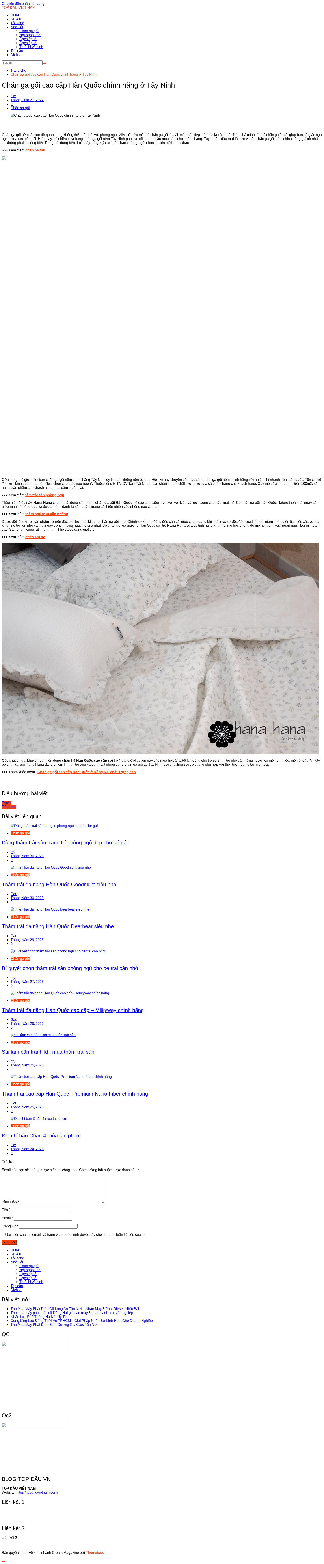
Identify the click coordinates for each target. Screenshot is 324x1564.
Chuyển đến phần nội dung (23, 4)
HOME (16, 15)
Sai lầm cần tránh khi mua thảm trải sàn (48, 1052)
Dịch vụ (16, 55)
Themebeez (95, 1553)
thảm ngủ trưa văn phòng (46, 514)
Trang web (10, 1226)
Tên (6, 1210)
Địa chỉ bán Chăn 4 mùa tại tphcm (41, 1135)
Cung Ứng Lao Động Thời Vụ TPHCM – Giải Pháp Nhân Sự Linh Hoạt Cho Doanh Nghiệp (82, 1321)
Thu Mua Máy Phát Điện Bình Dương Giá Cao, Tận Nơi (54, 1325)
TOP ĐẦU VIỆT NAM (18, 7)
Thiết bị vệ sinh (31, 47)
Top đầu (17, 51)
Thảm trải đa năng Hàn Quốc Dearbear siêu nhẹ (58, 926)
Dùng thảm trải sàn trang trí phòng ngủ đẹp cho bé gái (65, 842)
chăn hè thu (35, 150)
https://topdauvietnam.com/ (37, 1492)
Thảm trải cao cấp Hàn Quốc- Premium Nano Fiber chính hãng (75, 1094)
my (13, 852)
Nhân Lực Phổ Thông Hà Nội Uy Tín (39, 1317)
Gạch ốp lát (28, 39)
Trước (6, 803)
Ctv (13, 96)
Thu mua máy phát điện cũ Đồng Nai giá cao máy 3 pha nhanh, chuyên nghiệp (72, 1313)
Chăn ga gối (29, 31)
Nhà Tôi (17, 27)
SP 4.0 (16, 19)
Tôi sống (17, 23)
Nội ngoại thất (30, 35)
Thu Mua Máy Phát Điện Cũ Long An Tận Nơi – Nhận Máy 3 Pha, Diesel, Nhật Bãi (75, 1309)
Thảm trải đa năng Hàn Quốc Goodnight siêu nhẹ (59, 884)
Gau (14, 894)
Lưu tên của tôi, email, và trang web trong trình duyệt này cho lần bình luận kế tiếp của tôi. (76, 1234)
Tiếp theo (9, 807)
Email (7, 1218)
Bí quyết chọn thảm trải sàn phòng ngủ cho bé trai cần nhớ (70, 968)
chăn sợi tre (35, 537)
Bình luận (10, 1202)
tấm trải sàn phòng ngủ (44, 495)
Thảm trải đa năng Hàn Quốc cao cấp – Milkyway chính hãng (73, 1010)
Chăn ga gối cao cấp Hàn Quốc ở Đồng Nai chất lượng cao (86, 772)
